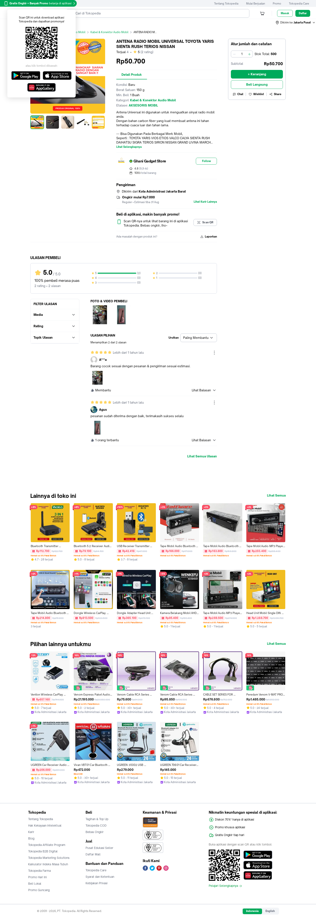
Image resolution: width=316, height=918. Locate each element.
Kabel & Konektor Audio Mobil (109, 32)
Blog (31, 838)
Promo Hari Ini (37, 877)
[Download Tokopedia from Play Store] (257, 854)
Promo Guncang (39, 890)
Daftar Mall (93, 854)
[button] (295, 22)
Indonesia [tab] (252, 911)
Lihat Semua (276, 495)
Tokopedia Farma (39, 870)
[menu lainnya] (214, 352)
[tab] (131, 74)
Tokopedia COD (96, 825)
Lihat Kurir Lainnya (205, 201)
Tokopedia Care (299, 3)
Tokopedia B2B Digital (43, 851)
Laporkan (211, 236)
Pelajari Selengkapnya (223, 886)
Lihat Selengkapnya (129, 146)
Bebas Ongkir (95, 832)
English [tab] (270, 911)
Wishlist (258, 94)
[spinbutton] (242, 54)
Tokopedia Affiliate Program (46, 845)
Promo (277, 3)
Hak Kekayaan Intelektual (44, 825)
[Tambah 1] (249, 54)
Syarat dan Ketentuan (100, 876)
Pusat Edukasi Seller (99, 848)
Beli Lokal (34, 883)
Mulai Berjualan (255, 3)
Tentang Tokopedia (226, 3)
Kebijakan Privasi (96, 883)
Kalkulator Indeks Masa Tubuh (48, 864)
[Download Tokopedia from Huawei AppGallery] (257, 875)
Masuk (285, 13)
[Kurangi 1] (234, 54)
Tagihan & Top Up (97, 819)
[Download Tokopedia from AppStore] (257, 865)
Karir (31, 832)
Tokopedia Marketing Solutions (48, 857)
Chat (240, 94)
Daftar (303, 13)
